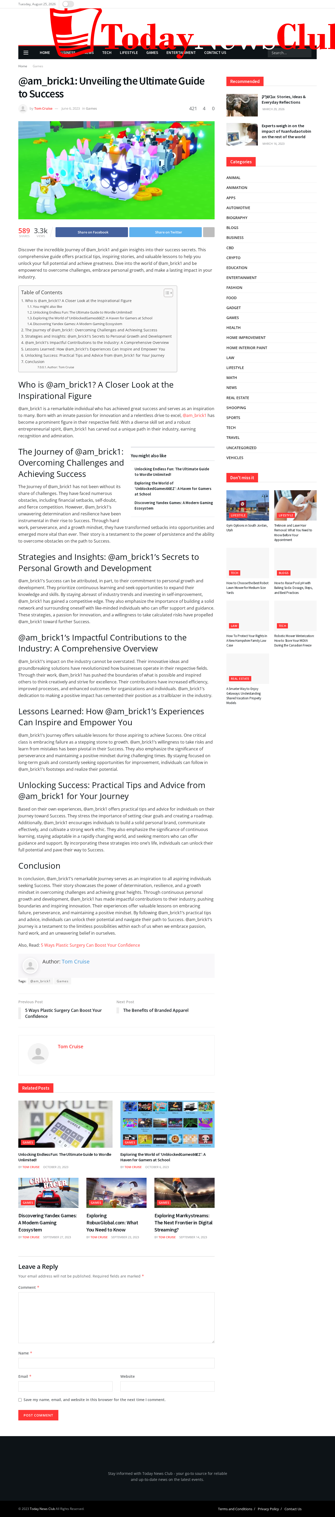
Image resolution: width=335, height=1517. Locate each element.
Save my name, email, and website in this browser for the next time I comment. (95, 1399)
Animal (233, 177)
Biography (236, 217)
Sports (233, 417)
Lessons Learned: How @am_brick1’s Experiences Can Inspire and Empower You (95, 349)
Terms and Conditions (235, 1509)
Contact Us (293, 1509)
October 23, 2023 (55, 1167)
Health (233, 327)
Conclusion (34, 361)
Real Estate (237, 397)
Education (236, 267)
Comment (29, 1287)
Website (127, 1376)
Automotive (238, 207)
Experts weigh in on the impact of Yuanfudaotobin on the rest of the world (286, 131)
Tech (231, 427)
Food (231, 297)
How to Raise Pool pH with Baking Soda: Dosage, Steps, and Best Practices (293, 588)
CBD (230, 247)
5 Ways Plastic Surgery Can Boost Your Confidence (90, 945)
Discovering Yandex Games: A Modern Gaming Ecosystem (77, 323)
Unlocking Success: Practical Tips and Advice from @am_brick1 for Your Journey (94, 355)
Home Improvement (246, 337)
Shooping (236, 407)
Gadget (233, 307)
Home (22, 66)
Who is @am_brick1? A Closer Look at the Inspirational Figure (78, 300)
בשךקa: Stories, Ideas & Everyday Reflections (284, 99)
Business (235, 237)
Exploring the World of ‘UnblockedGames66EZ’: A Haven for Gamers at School (92, 318)
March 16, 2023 (273, 144)
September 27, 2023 (56, 1237)
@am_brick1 (194, 415)
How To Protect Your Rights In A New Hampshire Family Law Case (246, 641)
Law (230, 357)
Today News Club (42, 1509)
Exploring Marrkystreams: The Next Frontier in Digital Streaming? (183, 1222)
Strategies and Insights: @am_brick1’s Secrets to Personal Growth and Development (98, 336)
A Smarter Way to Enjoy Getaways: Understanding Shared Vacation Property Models (243, 696)
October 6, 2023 (156, 1167)
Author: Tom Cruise (60, 367)
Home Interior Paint (246, 347)
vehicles (234, 457)
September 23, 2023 (124, 1237)
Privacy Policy (268, 1509)
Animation (236, 187)
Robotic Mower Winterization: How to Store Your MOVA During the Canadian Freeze (294, 641)
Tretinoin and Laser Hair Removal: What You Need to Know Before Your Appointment (293, 532)
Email (25, 1376)
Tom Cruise (43, 108)
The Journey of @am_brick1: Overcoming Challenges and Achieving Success (91, 329)
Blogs (232, 227)
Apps (231, 197)
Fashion (234, 287)
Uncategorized (241, 447)
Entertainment (241, 277)
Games (38, 66)
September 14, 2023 (192, 1237)
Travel (233, 437)
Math (231, 377)
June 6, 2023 (71, 108)
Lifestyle (235, 367)
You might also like (47, 306)
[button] (320, 1502)
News (231, 387)
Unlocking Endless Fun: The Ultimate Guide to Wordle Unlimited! (82, 312)
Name (25, 1353)
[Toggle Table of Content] (166, 292)
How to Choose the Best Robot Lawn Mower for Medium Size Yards (247, 588)
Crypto (233, 257)
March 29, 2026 (273, 109)
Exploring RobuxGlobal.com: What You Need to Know (112, 1222)
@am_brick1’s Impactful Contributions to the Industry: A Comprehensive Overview (97, 342)
